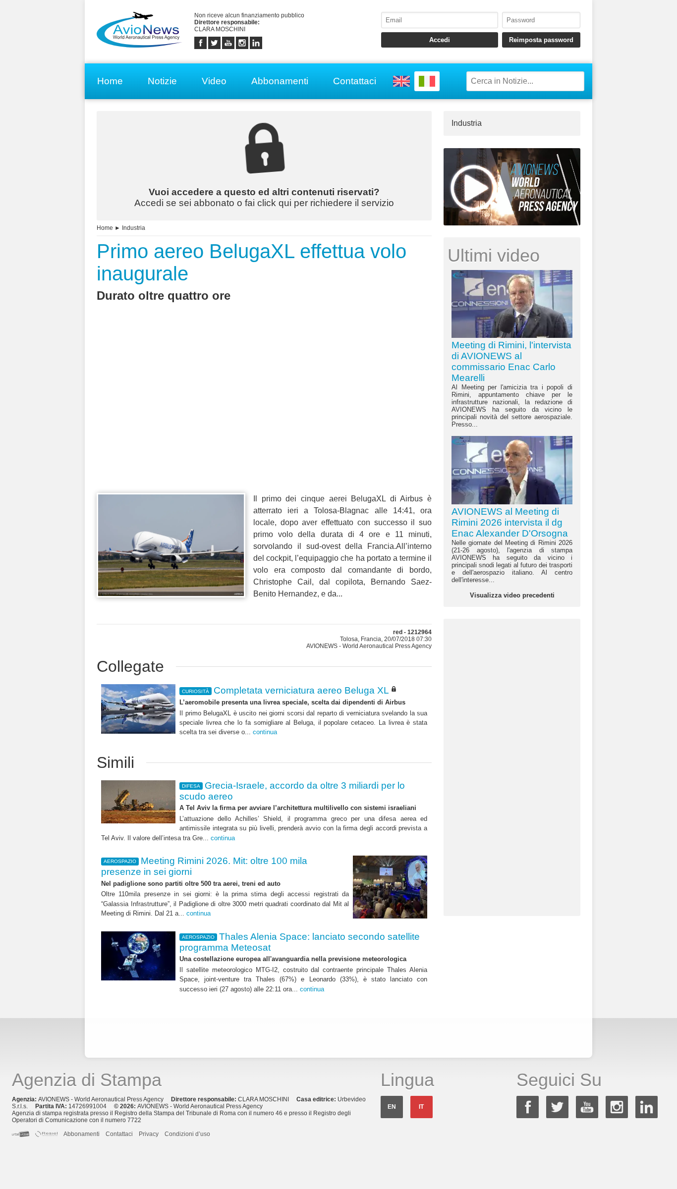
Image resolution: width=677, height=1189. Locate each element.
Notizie (162, 81)
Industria (133, 227)
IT (421, 1106)
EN (392, 1106)
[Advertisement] (264, 415)
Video (214, 81)
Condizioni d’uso (187, 1134)
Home (110, 81)
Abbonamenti (279, 81)
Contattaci (354, 81)
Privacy (149, 1134)
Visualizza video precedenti (512, 595)
